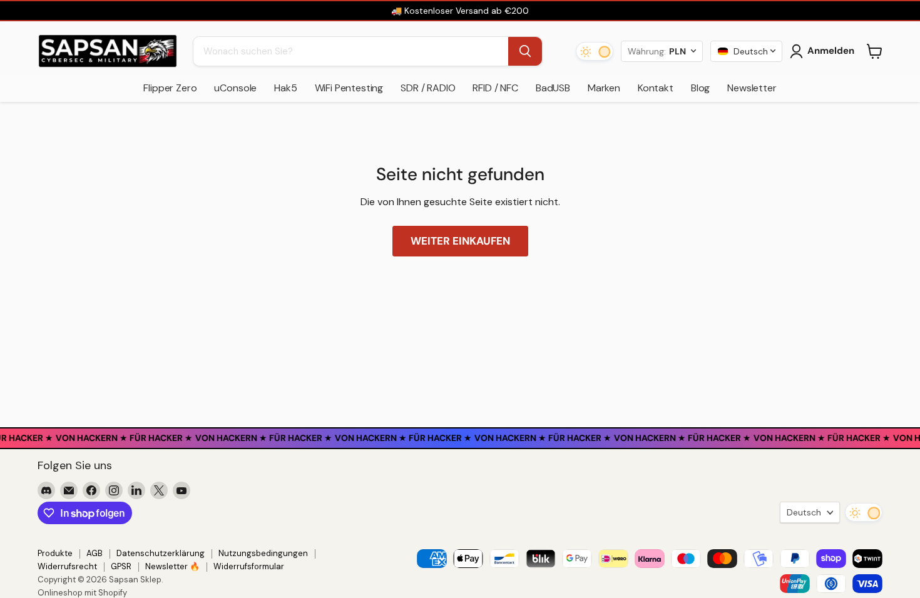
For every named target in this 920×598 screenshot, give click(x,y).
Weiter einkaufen (460, 241)
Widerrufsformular (248, 566)
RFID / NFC (495, 87)
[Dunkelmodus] (594, 51)
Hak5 (285, 87)
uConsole (235, 87)
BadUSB (553, 87)
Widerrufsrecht (67, 566)
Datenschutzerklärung (160, 553)
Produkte (55, 553)
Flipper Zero (170, 87)
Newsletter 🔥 (172, 566)
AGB (94, 553)
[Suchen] (525, 51)
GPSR (121, 566)
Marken (604, 87)
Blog (700, 87)
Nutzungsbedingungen (263, 553)
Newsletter (751, 87)
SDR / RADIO (428, 87)
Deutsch (804, 512)
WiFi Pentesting (349, 87)
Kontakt (655, 87)
